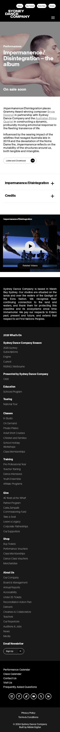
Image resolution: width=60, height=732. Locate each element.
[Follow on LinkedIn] (48, 696)
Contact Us (9, 678)
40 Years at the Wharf (14, 497)
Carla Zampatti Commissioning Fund (14, 509)
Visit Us (7, 682)
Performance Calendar (16, 669)
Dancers (7, 606)
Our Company (11, 577)
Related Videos (30, 265)
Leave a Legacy (11, 521)
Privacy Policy (28, 712)
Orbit (6, 379)
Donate (52, 6)
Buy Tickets (30, 6)
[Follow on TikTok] (26, 696)
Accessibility (10, 592)
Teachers (8, 616)
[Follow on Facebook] (19, 696)
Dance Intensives (12, 474)
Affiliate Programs (12, 483)
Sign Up (9, 651)
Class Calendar (12, 674)
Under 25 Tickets (12, 597)
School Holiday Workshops (11, 444)
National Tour (10, 404)
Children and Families (14, 438)
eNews (20, 6)
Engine (7, 356)
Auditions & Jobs (12, 626)
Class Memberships (14, 451)
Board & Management (15, 582)
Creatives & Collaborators (17, 611)
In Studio (8, 418)
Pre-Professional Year (14, 464)
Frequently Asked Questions (20, 687)
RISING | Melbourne (14, 366)
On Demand (10, 423)
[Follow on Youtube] (34, 696)
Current (7, 361)
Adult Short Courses (14, 433)
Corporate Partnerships (15, 526)
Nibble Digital (34, 727)
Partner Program (12, 502)
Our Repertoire (11, 621)
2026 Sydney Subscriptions (10, 349)
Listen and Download (16, 160)
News (6, 631)
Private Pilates (10, 428)
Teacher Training (12, 469)
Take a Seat (9, 516)
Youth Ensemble (12, 479)
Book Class (41, 6)
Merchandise (10, 563)
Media (6, 636)
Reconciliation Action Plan (17, 602)
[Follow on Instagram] (12, 696)
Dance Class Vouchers (15, 558)
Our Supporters (11, 531)
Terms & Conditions (28, 717)
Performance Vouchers (15, 548)
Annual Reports (11, 587)
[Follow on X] (41, 696)
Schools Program (12, 391)
